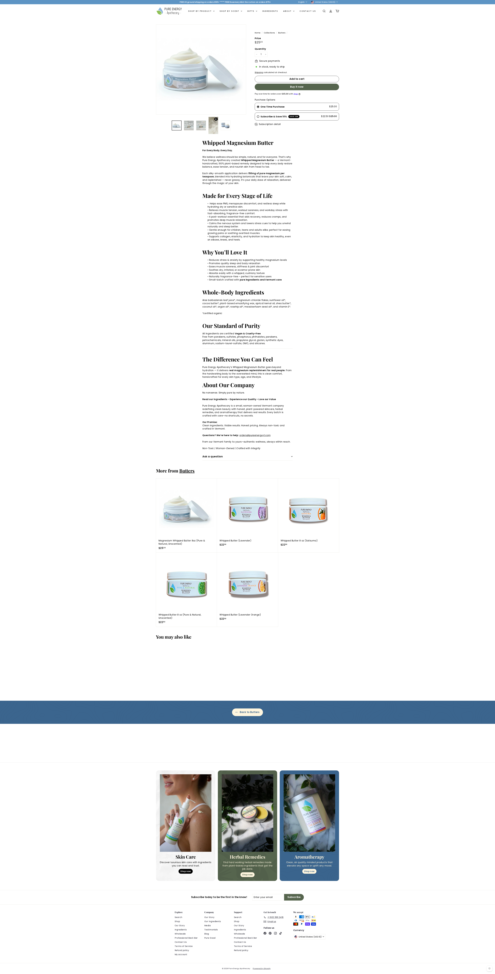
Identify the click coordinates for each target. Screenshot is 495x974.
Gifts (251, 11)
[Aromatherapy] (309, 813)
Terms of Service (184, 946)
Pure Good (210, 937)
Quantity (260, 48)
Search (178, 917)
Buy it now (297, 87)
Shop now (185, 871)
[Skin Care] (185, 813)
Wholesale (180, 933)
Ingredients (270, 11)
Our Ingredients (212, 921)
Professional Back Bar (186, 937)
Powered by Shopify (262, 968)
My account (181, 954)
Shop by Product (200, 11)
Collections (269, 32)
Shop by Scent (230, 11)
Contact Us (308, 11)
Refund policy (182, 950)
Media (207, 925)
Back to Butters (249, 712)
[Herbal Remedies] (247, 813)
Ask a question (212, 456)
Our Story (180, 925)
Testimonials (211, 929)
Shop (177, 921)
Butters (281, 32)
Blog (206, 933)
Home (258, 32)
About (287, 11)
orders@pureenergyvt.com (255, 435)
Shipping (259, 72)
